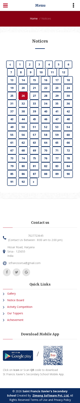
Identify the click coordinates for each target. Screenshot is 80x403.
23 (56, 88)
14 (23, 80)
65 (56, 142)
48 (68, 119)
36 (68, 103)
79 (11, 166)
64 (45, 142)
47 (56, 119)
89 (56, 174)
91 (11, 182)
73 (11, 158)
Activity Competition (19, 307)
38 (23, 111)
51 (34, 127)
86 (23, 174)
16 (45, 80)
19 (11, 88)
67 (11, 150)
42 (68, 111)
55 (11, 135)
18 (68, 80)
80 (23, 166)
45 (34, 119)
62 (23, 142)
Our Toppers (14, 313)
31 (11, 103)
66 (68, 142)
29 (56, 96)
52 (45, 127)
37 (11, 111)
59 (56, 135)
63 (34, 142)
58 (45, 135)
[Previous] (10, 64)
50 (23, 127)
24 (68, 88)
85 (11, 174)
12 (63, 72)
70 (45, 150)
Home (34, 18)
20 (23, 88)
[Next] (33, 182)
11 (52, 72)
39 (34, 111)
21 (34, 88)
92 (23, 182)
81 (34, 166)
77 (56, 158)
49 (11, 127)
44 (23, 119)
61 (11, 142)
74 (23, 158)
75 (34, 158)
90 (68, 174)
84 (68, 166)
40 (45, 111)
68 (23, 150)
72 (68, 150)
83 (56, 166)
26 (23, 96)
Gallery (11, 293)
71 (56, 150)
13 (11, 80)
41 (56, 111)
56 (23, 135)
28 (45, 96)
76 (45, 158)
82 (45, 166)
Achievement (14, 320)
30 (68, 96)
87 (34, 174)
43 (11, 119)
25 (11, 96)
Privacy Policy (62, 400)
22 (45, 88)
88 (45, 174)
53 (56, 127)
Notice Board (15, 300)
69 (34, 150)
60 (68, 135)
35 (56, 103)
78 (68, 158)
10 (41, 72)
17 (56, 80)
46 (45, 119)
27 (34, 96)
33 (34, 103)
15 (34, 80)
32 (23, 103)
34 (45, 103)
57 (34, 135)
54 (68, 127)
